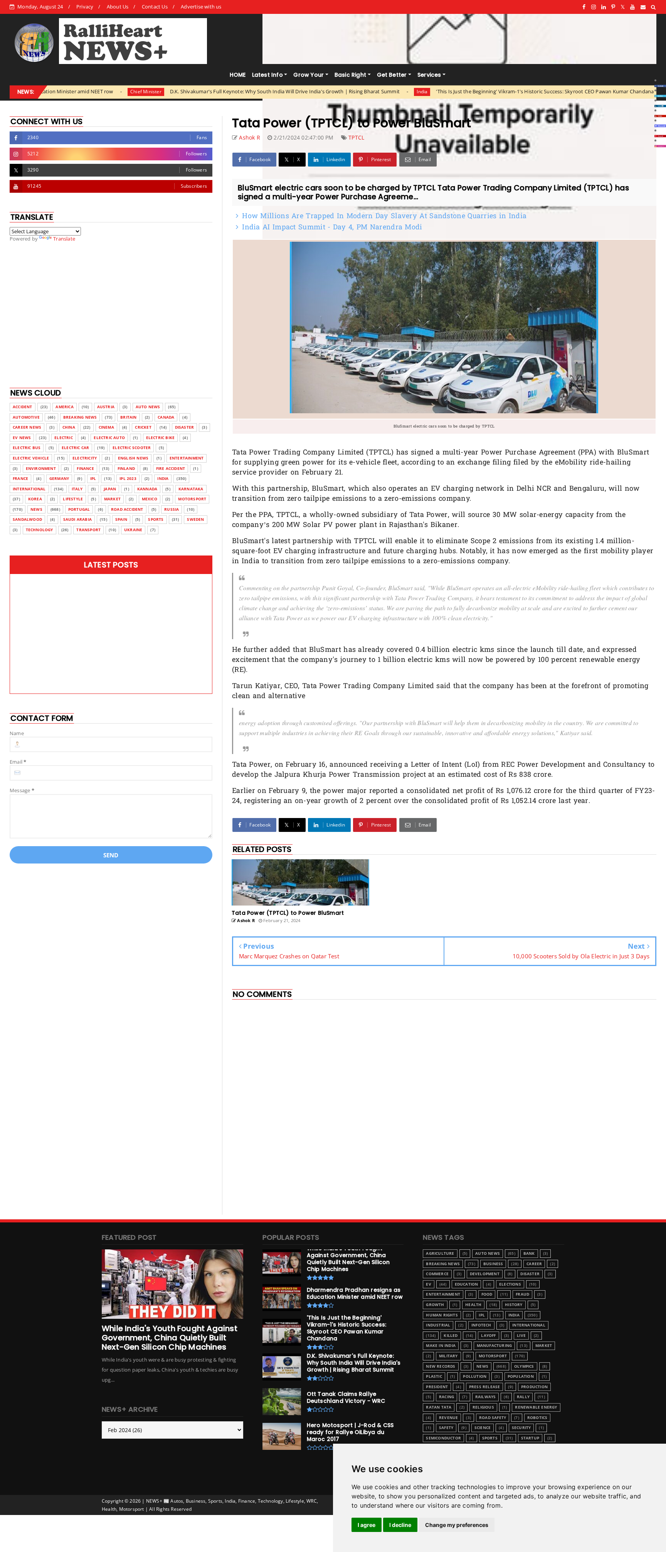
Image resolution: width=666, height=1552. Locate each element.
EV (428, 1284)
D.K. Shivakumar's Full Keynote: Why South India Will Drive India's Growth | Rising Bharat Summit (208, 91)
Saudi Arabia (77, 519)
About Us (118, 6)
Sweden (195, 519)
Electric (63, 437)
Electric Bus (26, 447)
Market (112, 499)
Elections (510, 1284)
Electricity (84, 458)
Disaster (184, 427)
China (68, 427)
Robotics (537, 1417)
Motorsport (192, 499)
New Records (440, 1366)
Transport (88, 529)
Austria (105, 406)
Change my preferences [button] (456, 1525)
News (36, 509)
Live (521, 1335)
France (20, 478)
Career (534, 1263)
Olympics (524, 1366)
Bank (529, 1253)
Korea (35, 499)
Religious (483, 1407)
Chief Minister (69, 91)
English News (133, 458)
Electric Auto (109, 437)
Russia (171, 509)
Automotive (26, 417)
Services (429, 75)
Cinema (106, 427)
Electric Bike (160, 437)
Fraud (522, 1294)
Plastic (434, 1376)
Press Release (484, 1386)
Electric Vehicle (31, 458)
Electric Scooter (132, 447)
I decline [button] (400, 1525)
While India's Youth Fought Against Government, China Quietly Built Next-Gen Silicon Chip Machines (169, 1337)
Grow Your (308, 75)
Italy (77, 489)
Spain (121, 519)
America (64, 406)
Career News (27, 427)
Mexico (149, 499)
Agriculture (440, 1253)
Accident (22, 406)
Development (485, 1273)
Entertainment (187, 458)
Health (473, 1304)
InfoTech (481, 1325)
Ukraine (133, 529)
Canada (166, 417)
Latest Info (267, 75)
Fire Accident (170, 468)
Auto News (148, 406)
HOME (238, 75)
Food (487, 1294)
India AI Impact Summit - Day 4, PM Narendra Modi (332, 227)
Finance (85, 468)
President (437, 1386)
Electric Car (75, 447)
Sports (155, 519)
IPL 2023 (127, 478)
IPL (93, 478)
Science (482, 1427)
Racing (446, 1396)
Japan (110, 489)
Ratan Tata (438, 1407)
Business (493, 1263)
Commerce (437, 1273)
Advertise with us (201, 6)
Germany (59, 478)
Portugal (79, 509)
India (345, 91)
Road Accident (127, 509)
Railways (485, 1396)
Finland (126, 468)
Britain (128, 417)
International (29, 489)
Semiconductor (443, 1438)
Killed (450, 1335)
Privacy (84, 6)
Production (534, 1386)
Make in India (441, 1345)
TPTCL (356, 137)
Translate (64, 238)
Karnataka (191, 489)
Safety (446, 1427)
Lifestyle (73, 499)
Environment (41, 468)
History (513, 1304)
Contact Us (155, 6)
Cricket (143, 427)
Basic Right (350, 75)
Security (521, 1427)
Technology (39, 529)
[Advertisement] (444, 1158)
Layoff (488, 1335)
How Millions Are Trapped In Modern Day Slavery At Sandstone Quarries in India (384, 216)
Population (521, 1376)
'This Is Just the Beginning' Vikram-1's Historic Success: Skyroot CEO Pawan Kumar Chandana (468, 91)
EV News (22, 437)
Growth (435, 1304)
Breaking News (80, 417)
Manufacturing (494, 1345)
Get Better (392, 75)
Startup (530, 1438)
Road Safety (492, 1417)
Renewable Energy (536, 1407)
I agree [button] (366, 1525)
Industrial (438, 1325)
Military (448, 1355)
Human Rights (441, 1315)
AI (597, 91)
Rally (523, 1396)
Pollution (474, 1376)
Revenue (448, 1417)
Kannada (147, 489)
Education (466, 1284)
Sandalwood (27, 519)
